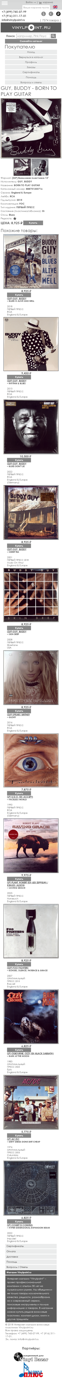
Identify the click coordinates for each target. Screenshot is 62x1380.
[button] (58, 101)
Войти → (31, 2)
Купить (33, 222)
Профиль (31, 62)
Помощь (31, 77)
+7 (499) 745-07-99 (14, 11)
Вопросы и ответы (31, 82)
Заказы (31, 67)
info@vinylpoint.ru (13, 19)
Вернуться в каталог (31, 57)
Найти (53, 36)
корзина (48, 2)
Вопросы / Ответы (17, 1267)
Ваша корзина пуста (36, 7)
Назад (31, 51)
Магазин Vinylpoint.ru (19, 1272)
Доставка (12, 1256)
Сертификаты (31, 72)
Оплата (11, 1251)
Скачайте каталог (31, 41)
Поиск (10, 36)
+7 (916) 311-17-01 (14, 15)
